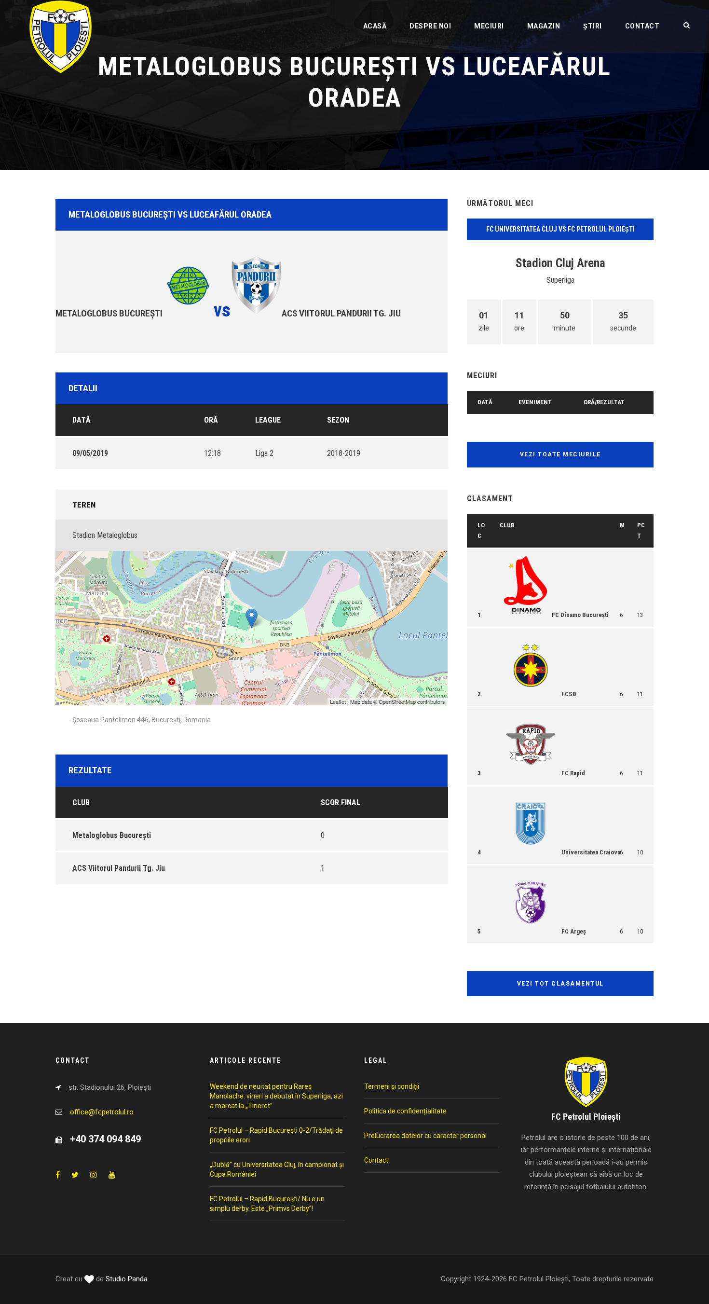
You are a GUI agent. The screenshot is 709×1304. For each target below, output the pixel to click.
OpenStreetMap (397, 701)
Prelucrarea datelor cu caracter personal (425, 1135)
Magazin (543, 26)
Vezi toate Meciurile (560, 454)
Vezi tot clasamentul (560, 983)
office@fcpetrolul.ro (102, 1112)
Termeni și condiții (391, 1086)
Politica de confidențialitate (405, 1111)
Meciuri (489, 26)
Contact (642, 26)
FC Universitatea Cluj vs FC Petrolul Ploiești (560, 229)
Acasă (375, 26)
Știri (592, 26)
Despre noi (430, 26)
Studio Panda (127, 1279)
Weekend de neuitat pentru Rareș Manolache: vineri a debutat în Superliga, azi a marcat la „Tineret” (276, 1096)
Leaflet (338, 701)
